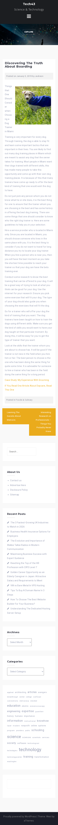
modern (16, 726)
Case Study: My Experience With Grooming (27, 380)
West (49, 816)
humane (19, 716)
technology (30, 749)
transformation (41, 757)
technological (33, 743)
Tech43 (29, 4)
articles (32, 692)
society (11, 742)
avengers (42, 692)
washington (11, 762)
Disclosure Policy (19, 490)
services (45, 737)
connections (12, 701)
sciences (26, 737)
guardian (39, 711)
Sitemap (14, 494)
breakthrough (12, 697)
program (11, 730)
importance (29, 716)
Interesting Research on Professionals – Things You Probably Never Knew (43, 421)
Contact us (15, 480)
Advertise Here (18, 485)
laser (9, 726)
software (21, 743)
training (28, 756)
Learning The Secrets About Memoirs (14, 416)
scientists (36, 737)
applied (10, 692)
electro (25, 706)
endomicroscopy (37, 706)
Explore (29, 32)
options (42, 725)
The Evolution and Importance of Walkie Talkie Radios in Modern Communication (26, 545)
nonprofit (25, 726)
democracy (24, 701)
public (27, 731)
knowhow (43, 720)
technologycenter (14, 757)
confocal (37, 697)
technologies (12, 751)
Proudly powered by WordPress (19, 816)
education (14, 705)
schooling (37, 730)
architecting (20, 692)
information (15, 720)
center (22, 697)
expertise (28, 711)
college (29, 697)
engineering (13, 711)
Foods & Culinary (24, 400)
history (10, 716)
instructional (30, 721)
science (14, 736)
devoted (33, 701)
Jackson (39, 76)
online (34, 725)
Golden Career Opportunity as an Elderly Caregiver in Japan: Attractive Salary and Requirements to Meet (26, 576)
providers (20, 731)
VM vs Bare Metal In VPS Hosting (28, 585)
